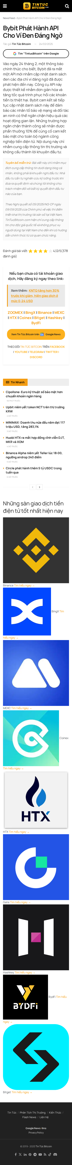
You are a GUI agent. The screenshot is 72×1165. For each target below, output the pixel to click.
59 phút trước (13, 400)
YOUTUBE (21, 352)
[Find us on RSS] (45, 1154)
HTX (13, 317)
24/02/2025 (46, 44)
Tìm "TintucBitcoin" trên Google (38, 53)
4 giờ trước (12, 446)
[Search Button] (67, 6)
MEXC (59, 312)
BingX (30, 312)
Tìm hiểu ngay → (24, 585)
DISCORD (36, 357)
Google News (33, 1128)
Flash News (29, 1117)
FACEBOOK (57, 347)
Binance (45, 312)
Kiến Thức (55, 1112)
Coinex (25, 317)
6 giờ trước (12, 477)
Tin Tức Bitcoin (21, 44)
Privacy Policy (36, 1132)
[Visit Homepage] (36, 6)
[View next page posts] (40, 487)
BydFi (36, 322)
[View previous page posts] (33, 487)
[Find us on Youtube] (40, 1154)
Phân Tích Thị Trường (33, 1112)
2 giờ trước (12, 416)
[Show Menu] (5, 6)
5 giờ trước (12, 461)
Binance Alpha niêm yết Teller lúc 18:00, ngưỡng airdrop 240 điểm (34, 455)
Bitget (39, 317)
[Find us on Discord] (55, 1154)
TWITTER (52, 352)
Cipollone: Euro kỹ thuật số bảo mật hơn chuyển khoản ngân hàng (34, 394)
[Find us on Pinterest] (30, 1154)
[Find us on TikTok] (49, 1154)
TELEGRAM (36, 352)
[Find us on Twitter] (20, 1154)
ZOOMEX (15, 312)
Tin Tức (11, 1112)
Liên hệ (44, 1117)
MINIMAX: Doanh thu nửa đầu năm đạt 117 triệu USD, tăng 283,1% (35, 424)
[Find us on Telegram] (35, 1154)
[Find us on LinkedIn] (25, 1154)
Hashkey (55, 317)
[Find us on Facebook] (16, 1154)
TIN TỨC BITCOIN (31, 347)
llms (44, 1128)
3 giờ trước (12, 431)
